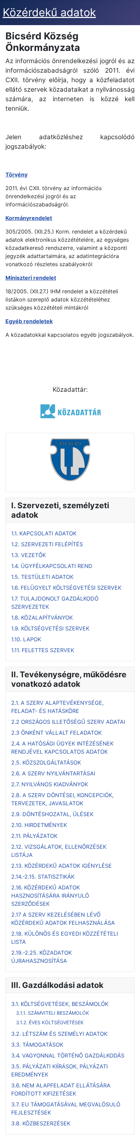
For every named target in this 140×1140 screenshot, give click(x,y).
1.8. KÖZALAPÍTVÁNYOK (42, 617)
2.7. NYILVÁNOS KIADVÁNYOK (49, 784)
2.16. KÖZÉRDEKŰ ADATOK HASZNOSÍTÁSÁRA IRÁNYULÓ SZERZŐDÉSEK (50, 895)
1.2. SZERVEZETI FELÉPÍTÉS (47, 544)
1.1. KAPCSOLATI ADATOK (43, 533)
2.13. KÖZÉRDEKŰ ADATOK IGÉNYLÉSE (61, 865)
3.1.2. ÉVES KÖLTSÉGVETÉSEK (50, 1022)
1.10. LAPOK (26, 639)
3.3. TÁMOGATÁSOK (37, 1044)
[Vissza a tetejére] (128, 1127)
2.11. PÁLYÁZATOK (34, 835)
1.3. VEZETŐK (28, 555)
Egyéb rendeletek (29, 321)
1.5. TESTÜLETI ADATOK (42, 576)
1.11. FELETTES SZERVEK (42, 650)
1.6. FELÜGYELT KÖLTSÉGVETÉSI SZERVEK (66, 587)
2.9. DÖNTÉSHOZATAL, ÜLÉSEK (52, 814)
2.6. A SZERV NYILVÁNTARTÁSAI (53, 773)
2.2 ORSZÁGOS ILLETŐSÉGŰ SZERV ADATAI (68, 721)
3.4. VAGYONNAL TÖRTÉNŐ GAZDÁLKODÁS (67, 1055)
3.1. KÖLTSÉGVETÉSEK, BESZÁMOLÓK (59, 1003)
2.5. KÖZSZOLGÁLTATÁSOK (46, 762)
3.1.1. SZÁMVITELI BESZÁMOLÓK (52, 1013)
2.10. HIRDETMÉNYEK (39, 825)
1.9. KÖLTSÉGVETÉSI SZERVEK (50, 628)
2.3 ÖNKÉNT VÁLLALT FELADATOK (56, 732)
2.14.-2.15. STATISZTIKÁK (42, 876)
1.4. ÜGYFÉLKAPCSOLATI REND (51, 566)
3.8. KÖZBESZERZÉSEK (40, 1123)
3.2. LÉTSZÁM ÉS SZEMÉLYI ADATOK (59, 1033)
